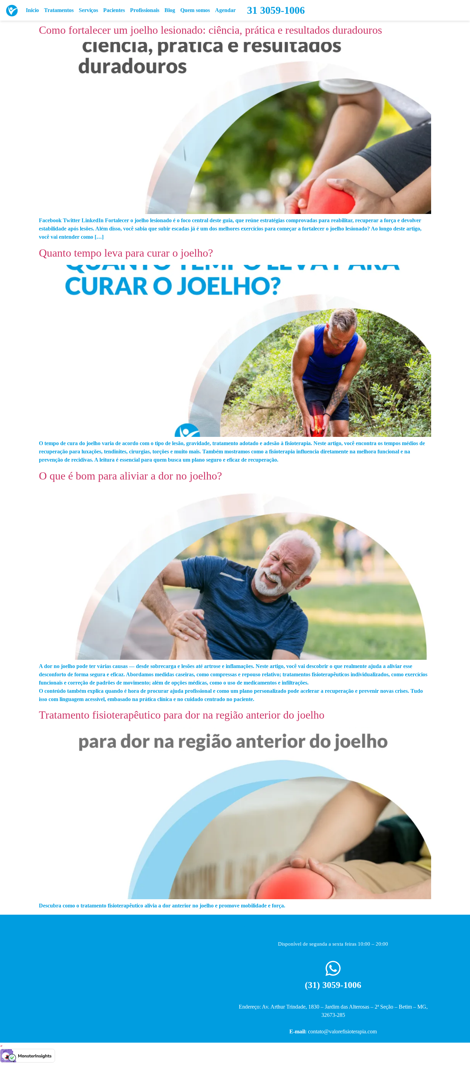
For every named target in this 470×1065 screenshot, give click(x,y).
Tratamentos (59, 10)
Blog (169, 10)
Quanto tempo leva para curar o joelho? (126, 253)
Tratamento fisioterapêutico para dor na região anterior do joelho (181, 715)
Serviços (88, 10)
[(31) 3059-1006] (333, 968)
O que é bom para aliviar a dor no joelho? (130, 476)
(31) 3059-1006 (333, 985)
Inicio (32, 10)
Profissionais (144, 10)
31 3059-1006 (276, 10)
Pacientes (114, 10)
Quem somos (195, 10)
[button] (1, 1045)
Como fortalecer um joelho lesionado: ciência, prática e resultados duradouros (210, 30)
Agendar (225, 10)
